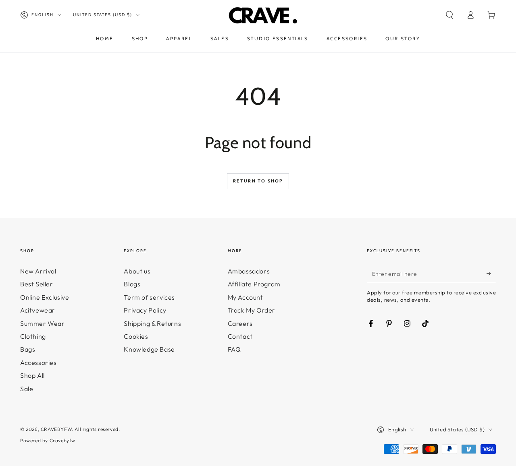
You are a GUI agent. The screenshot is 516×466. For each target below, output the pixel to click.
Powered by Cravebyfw (47, 440)
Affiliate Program (254, 284)
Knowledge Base (149, 349)
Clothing (33, 336)
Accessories (38, 362)
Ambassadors (249, 271)
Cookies (136, 336)
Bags (27, 349)
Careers (240, 323)
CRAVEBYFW (56, 429)
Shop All (32, 375)
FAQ (234, 349)
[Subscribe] (491, 273)
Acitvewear (37, 310)
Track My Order (251, 310)
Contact (240, 336)
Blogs (132, 284)
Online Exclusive (44, 297)
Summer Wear (42, 323)
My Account (245, 297)
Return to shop (258, 181)
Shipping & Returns (152, 323)
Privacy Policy (145, 310)
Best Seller (36, 284)
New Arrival (38, 271)
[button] (449, 15)
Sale (26, 389)
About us (137, 271)
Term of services (149, 297)
